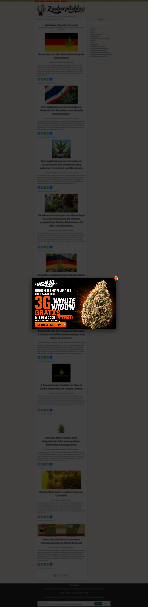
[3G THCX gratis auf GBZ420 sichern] (74, 303)
